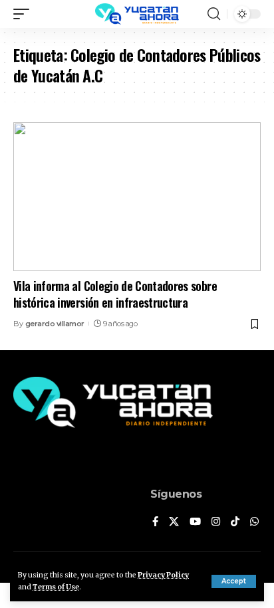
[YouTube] (195, 522)
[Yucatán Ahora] (137, 14)
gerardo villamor (54, 323)
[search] (213, 14)
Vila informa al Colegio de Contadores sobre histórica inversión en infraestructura (115, 294)
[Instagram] (215, 522)
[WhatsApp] (254, 522)
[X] (174, 522)
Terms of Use (56, 587)
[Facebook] (155, 522)
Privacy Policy (163, 575)
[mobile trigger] (24, 14)
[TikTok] (235, 522)
